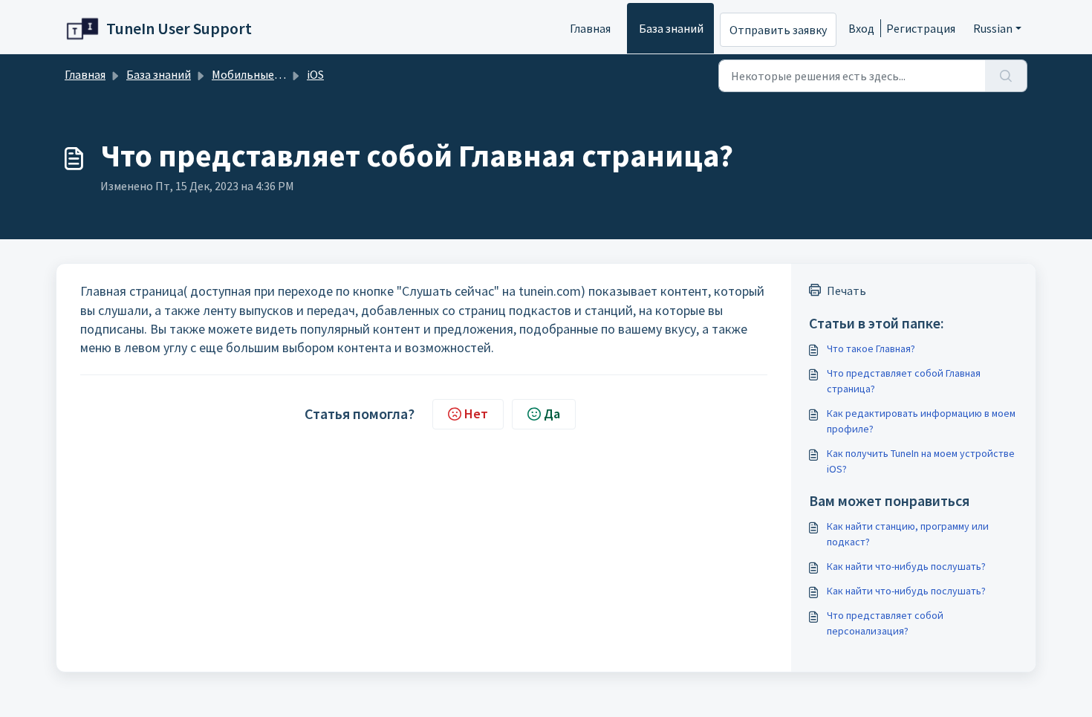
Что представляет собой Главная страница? (904, 380)
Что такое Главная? (871, 348)
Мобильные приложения (277, 74)
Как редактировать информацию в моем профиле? (921, 420)
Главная (590, 28)
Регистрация (920, 28)
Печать (846, 290)
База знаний (671, 28)
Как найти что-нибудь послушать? (906, 566)
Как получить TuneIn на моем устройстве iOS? (921, 461)
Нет (476, 413)
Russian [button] (993, 28)
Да (552, 413)
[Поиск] (1006, 75)
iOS (315, 74)
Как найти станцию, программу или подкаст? (908, 533)
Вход (861, 28)
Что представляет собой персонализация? (885, 623)
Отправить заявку (778, 29)
